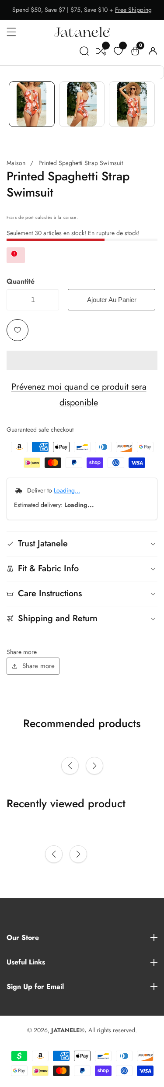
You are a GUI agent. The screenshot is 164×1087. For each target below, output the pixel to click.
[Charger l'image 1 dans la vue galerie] (32, 104)
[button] (82, 360)
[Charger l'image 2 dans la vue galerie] (82, 104)
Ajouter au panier (111, 299)
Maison (16, 162)
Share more (38, 666)
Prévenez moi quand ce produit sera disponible (79, 394)
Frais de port (20, 217)
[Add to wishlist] (17, 330)
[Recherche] (84, 52)
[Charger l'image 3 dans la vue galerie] (132, 104)
